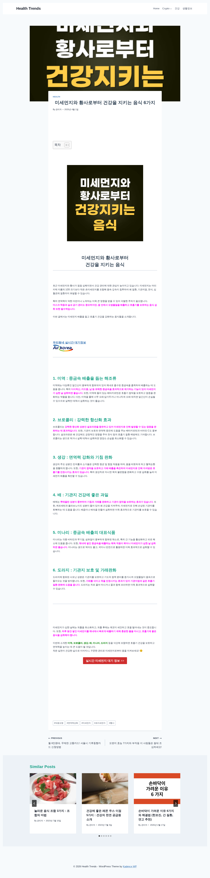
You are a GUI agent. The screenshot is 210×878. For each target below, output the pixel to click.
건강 (177, 8)
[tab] (99, 836)
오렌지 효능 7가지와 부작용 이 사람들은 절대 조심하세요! (135, 742)
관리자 (59, 109)
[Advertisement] (105, 689)
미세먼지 (86, 723)
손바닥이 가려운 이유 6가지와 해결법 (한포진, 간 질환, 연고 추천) (156, 815)
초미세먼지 (99, 723)
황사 (111, 723)
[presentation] (53, 788)
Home (156, 8)
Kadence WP (130, 866)
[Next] (175, 803)
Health (56, 97)
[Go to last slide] (34, 803)
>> (105, 660)
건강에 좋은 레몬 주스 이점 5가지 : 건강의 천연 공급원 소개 (103, 815)
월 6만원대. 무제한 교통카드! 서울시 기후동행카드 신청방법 (74, 742)
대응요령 (58, 723)
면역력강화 (72, 723)
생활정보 (187, 8)
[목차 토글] (65, 145)
